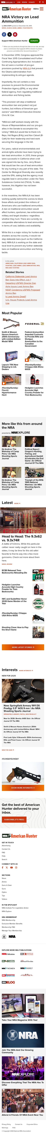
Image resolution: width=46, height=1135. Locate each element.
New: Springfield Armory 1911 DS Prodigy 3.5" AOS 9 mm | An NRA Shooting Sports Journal (22, 708)
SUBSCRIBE (14, 819)
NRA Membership (8, 920)
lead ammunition (29, 265)
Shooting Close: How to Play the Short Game (15, 628)
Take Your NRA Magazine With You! (19, 1020)
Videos (4, 899)
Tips (3, 895)
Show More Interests (27, 787)
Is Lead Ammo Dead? (16, 296)
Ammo (19, 28)
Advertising (6, 845)
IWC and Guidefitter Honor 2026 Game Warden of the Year (14, 601)
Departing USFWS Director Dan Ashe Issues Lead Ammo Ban (21, 285)
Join (18, 2)
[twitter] (9, 33)
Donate (32, 2)
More (16, 503)
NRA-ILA (27, 68)
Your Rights (27, 28)
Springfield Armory (11, 714)
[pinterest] (15, 33)
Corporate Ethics (32, 1124)
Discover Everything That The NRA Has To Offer (23, 1084)
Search (4, 859)
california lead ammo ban (24, 263)
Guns (4, 888)
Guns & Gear (12, 28)
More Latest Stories (28, 647)
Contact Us (6, 849)
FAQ (3, 852)
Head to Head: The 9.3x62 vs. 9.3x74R (22, 538)
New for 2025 (7, 750)
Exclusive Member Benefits (12, 923)
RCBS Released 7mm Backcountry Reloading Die (14, 571)
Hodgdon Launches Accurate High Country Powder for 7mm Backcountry (12, 588)
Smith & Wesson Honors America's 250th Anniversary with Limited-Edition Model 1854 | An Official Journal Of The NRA (22, 729)
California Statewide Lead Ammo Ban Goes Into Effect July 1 (21, 278)
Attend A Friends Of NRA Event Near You (22, 1115)
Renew (24, 2)
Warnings (5, 1128)
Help (3, 856)
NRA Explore (7, 911)
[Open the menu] (41, 8)
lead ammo (17, 265)
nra (38, 265)
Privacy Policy (6, 1124)
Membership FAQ (8, 927)
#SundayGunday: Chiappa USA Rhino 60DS (14, 614)
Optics (4, 892)
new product (31, 714)
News (4, 28)
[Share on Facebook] (4, 33)
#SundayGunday (10, 758)
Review (9, 564)
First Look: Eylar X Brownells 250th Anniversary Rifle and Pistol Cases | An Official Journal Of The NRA (22, 740)
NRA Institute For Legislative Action (15, 908)
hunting (9, 265)
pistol (22, 714)
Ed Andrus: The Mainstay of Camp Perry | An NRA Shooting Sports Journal (10, 454)
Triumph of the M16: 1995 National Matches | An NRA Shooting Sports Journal (34, 485)
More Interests (25, 670)
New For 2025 (9, 675)
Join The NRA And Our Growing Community (17, 1051)
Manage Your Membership (12, 930)
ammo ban (9, 263)
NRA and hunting (12, 268)
